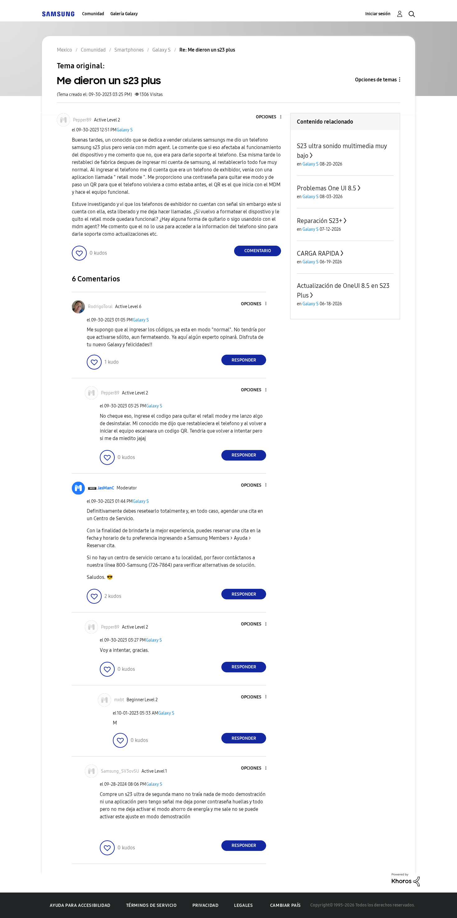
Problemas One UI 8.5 (326, 188)
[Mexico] (58, 14)
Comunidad (93, 13)
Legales (243, 905)
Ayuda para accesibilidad (80, 905)
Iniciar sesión (377, 13)
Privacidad (205, 905)
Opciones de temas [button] (376, 80)
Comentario (257, 250)
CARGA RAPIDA (318, 253)
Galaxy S (125, 130)
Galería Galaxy (124, 13)
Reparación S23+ (319, 221)
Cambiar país (285, 905)
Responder (244, 360)
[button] (270, 117)
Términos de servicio (151, 905)
